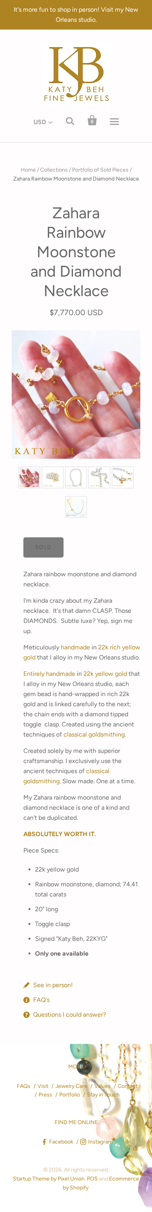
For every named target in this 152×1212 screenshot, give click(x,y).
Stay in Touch (103, 1094)
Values (102, 1086)
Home (28, 170)
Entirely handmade (49, 673)
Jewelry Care (71, 1086)
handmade (75, 647)
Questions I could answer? (69, 1014)
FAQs (23, 1086)
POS (92, 1178)
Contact (128, 1086)
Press (45, 1094)
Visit (42, 1086)
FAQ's (41, 999)
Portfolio (69, 1094)
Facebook (61, 1141)
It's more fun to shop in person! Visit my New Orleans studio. (76, 14)
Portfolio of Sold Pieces (100, 170)
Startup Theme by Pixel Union (49, 1178)
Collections (54, 170)
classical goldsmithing (94, 734)
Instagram (100, 1141)
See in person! (53, 985)
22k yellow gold (105, 673)
